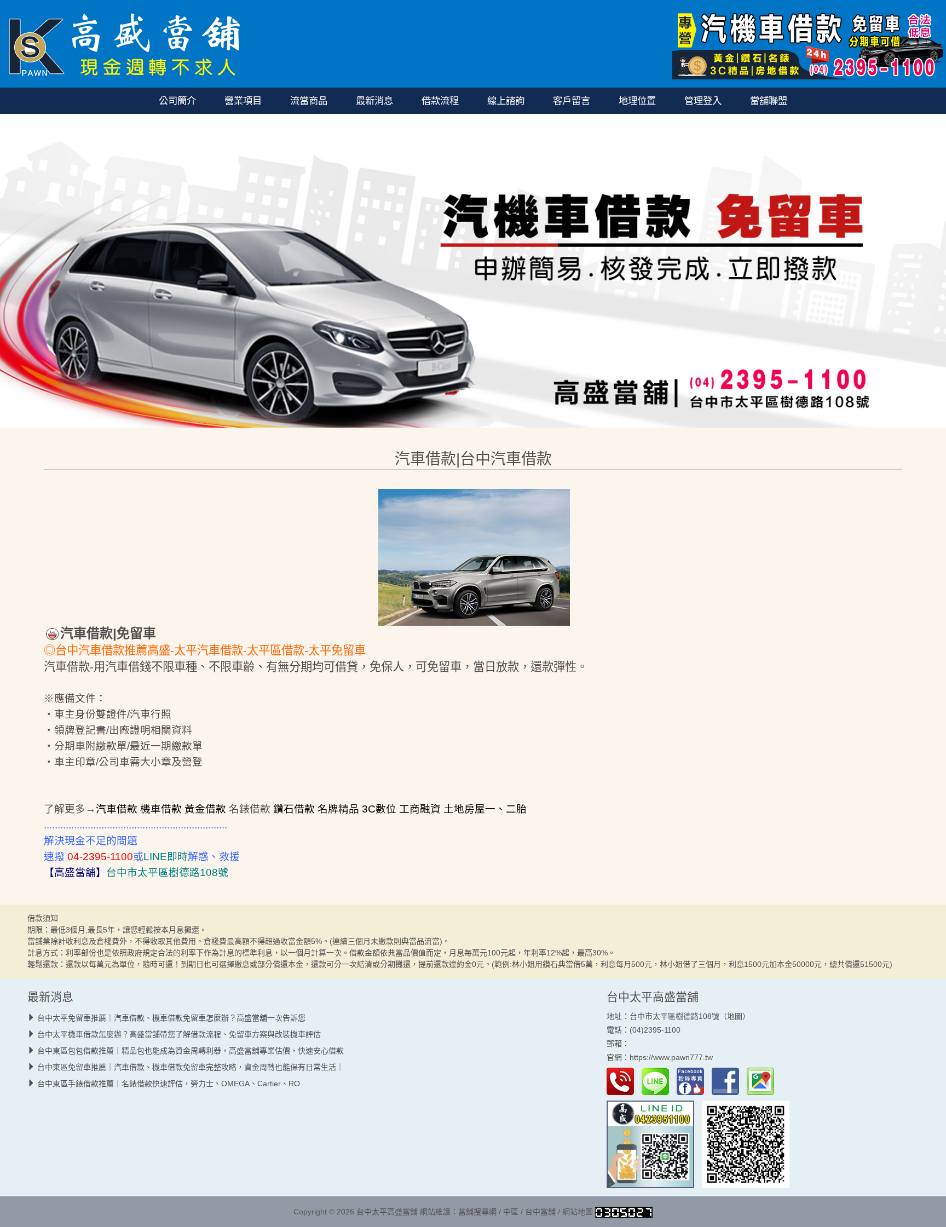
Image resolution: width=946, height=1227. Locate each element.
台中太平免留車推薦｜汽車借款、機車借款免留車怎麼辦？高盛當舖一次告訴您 (171, 1017)
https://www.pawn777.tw (671, 1057)
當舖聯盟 (768, 100)
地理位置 (637, 100)
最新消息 (374, 100)
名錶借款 (249, 809)
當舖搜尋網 (477, 1211)
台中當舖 (540, 1211)
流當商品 (308, 100)
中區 (510, 1211)
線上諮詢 (505, 100)
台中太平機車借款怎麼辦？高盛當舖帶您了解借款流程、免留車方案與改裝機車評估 (179, 1034)
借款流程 (440, 100)
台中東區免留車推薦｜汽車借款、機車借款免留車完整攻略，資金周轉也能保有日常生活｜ (190, 1067)
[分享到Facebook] (728, 1080)
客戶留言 (571, 100)
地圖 (734, 1016)
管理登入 (703, 100)
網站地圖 (577, 1211)
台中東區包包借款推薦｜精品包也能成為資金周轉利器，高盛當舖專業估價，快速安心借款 (190, 1050)
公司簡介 (177, 100)
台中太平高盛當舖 (653, 996)
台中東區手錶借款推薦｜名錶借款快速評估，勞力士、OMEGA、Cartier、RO (168, 1083)
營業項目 (243, 100)
